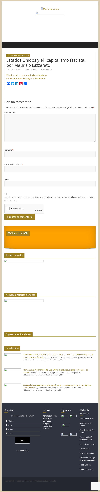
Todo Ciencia (85, 465)
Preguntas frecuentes (47, 424)
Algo (10, 425)
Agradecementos (50, 416)
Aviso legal (47, 418)
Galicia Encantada (87, 453)
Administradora (32, 69)
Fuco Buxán (85, 448)
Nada (10, 433)
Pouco (10, 429)
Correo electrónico (13, 164)
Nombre (8, 149)
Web (6, 179)
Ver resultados (22, 450)
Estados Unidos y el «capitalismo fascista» (26, 75)
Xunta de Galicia (86, 469)
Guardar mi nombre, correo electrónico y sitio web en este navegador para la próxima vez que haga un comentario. (49, 198)
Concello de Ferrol (87, 444)
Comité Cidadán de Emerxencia (86, 438)
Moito (10, 421)
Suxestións (47, 428)
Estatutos (47, 421)
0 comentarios (46, 69)
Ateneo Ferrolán (86, 418)
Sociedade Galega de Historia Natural (87, 458)
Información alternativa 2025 (18, 55)
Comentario (9, 112)
